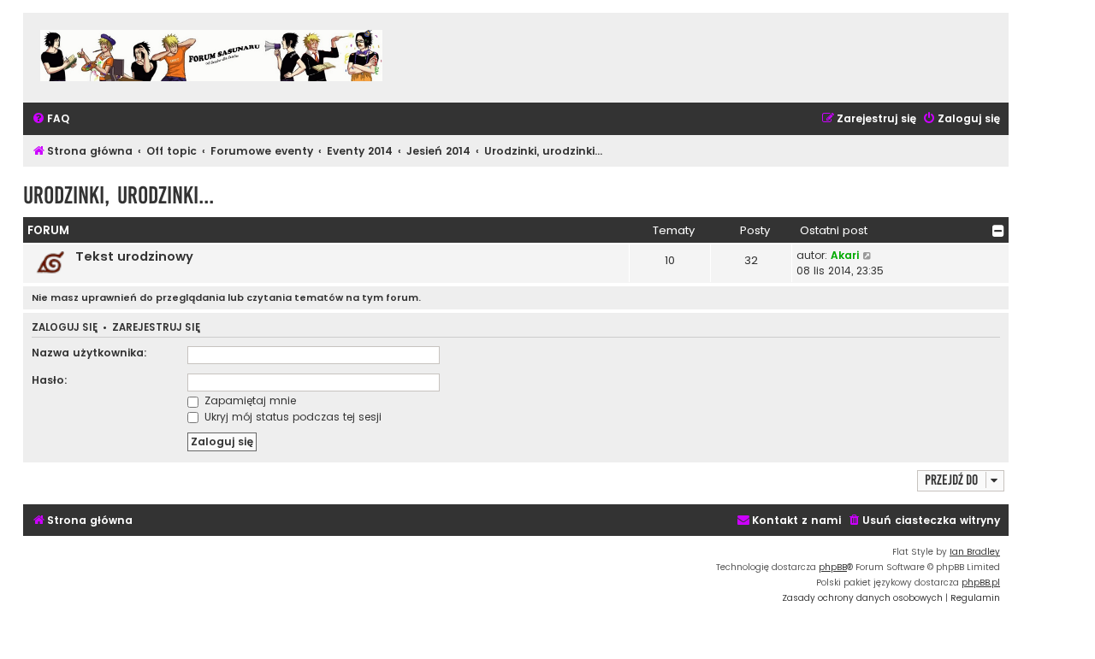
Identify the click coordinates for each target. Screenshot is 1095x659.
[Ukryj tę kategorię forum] (998, 231)
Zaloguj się (65, 327)
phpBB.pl (981, 582)
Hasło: (50, 380)
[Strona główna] (211, 57)
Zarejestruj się (156, 327)
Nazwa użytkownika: (89, 352)
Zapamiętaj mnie (248, 400)
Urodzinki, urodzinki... (118, 195)
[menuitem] (50, 119)
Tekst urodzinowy (134, 256)
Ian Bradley (975, 551)
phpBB (833, 567)
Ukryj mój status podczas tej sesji (291, 416)
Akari (845, 255)
